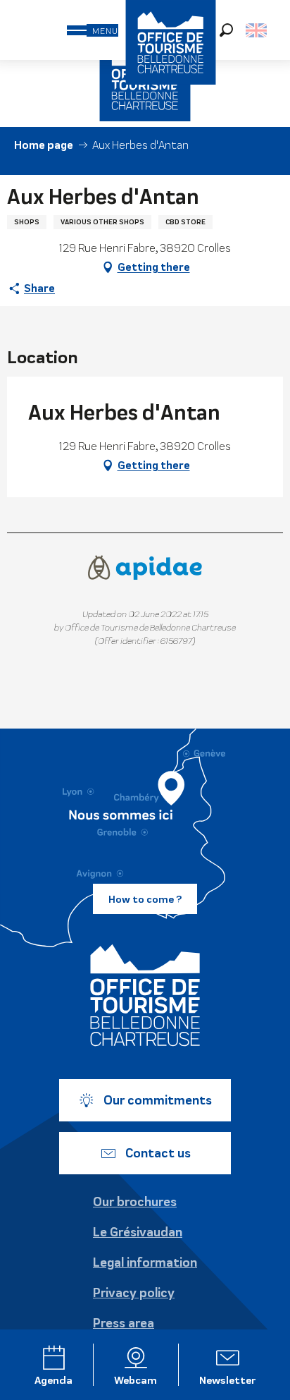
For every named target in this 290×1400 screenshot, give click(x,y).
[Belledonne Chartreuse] (145, 995)
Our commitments (157, 1100)
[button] (226, 30)
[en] (257, 30)
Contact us (158, 1153)
